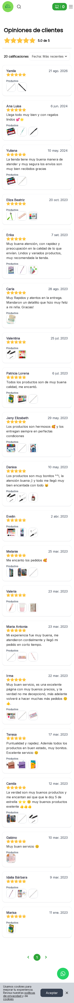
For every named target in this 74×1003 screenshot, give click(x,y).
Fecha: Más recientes (48, 56)
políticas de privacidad (19, 994)
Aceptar (52, 993)
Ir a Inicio (6, 4)
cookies (8, 999)
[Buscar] (19, 7)
